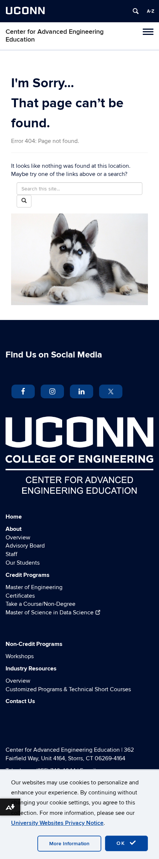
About (13, 529)
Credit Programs (28, 575)
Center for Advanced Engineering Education (55, 35)
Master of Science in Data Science (50, 612)
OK (122, 843)
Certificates (20, 596)
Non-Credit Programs (34, 644)
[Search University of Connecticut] (136, 11)
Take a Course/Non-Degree (40, 604)
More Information (69, 843)
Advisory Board (25, 545)
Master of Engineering (34, 587)
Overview (18, 537)
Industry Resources (31, 668)
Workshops (20, 656)
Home (14, 516)
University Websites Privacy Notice (57, 823)
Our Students (23, 562)
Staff (11, 554)
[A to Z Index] (150, 11)
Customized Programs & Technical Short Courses (68, 689)
